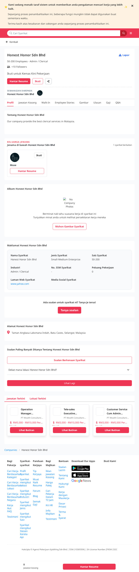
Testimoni (12, 516)
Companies (10, 449)
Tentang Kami (63, 477)
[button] (131, 33)
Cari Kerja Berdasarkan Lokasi (14, 485)
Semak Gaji (36, 503)
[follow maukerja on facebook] (106, 468)
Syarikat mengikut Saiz (25, 516)
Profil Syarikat (24, 473)
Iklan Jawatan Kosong (50, 474)
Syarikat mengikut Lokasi (25, 482)
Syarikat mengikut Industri (25, 493)
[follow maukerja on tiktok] (113, 476)
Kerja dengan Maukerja (64, 495)
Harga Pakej (49, 484)
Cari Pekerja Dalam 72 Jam (50, 495)
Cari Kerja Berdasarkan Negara (14, 497)
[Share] (48, 81)
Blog (35, 496)
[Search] (123, 33)
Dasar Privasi (62, 505)
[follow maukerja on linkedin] (106, 476)
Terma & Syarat (62, 514)
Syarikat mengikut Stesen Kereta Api (25, 531)
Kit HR (49, 505)
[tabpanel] (69, 375)
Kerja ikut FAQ (10, 508)
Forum (36, 490)
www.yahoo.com (20, 283)
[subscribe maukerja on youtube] (121, 468)
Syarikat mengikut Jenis (25, 505)
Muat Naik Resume (37, 482)
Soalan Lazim (62, 469)
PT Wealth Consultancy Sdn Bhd (31, 418)
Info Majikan (50, 512)
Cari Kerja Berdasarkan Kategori (14, 474)
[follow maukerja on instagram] (128, 468)
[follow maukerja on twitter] (113, 468)
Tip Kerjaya (37, 473)
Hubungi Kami (64, 485)
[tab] (69, 360)
